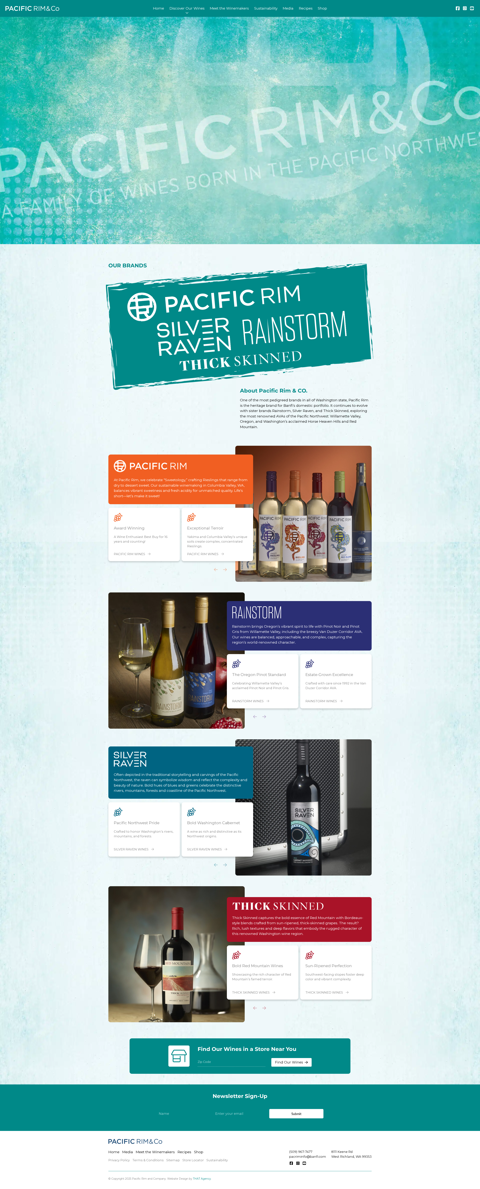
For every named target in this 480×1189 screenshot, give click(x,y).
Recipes (306, 8)
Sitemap (173, 1160)
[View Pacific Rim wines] (150, 466)
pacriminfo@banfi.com (307, 1156)
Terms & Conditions (148, 1160)
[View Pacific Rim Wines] (235, 300)
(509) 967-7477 (300, 1152)
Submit (296, 1114)
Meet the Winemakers (229, 8)
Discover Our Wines (187, 8)
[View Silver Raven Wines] (181, 338)
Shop (322, 8)
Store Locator (193, 1160)
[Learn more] (303, 514)
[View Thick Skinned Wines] (240, 357)
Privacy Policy (119, 1160)
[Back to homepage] (32, 8)
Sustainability (266, 8)
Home (158, 8)
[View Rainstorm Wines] (294, 328)
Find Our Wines (289, 1062)
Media (288, 8)
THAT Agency (202, 1178)
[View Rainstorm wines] (256, 612)
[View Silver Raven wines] (130, 759)
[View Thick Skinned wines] (278, 906)
